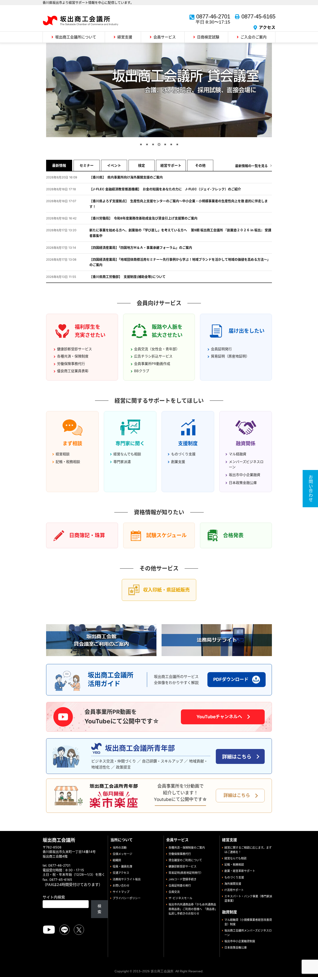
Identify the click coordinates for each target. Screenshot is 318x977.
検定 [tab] (141, 165)
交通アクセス (121, 873)
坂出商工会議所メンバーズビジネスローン (248, 933)
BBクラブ (141, 370)
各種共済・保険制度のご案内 (187, 847)
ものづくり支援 (183, 454)
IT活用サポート (234, 890)
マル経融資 (237, 454)
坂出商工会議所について (75, 37)
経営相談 (63, 454)
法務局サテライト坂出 (127, 879)
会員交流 (174, 892)
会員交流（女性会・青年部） (156, 349)
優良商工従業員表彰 (72, 370)
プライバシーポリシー (127, 898)
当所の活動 (120, 847)
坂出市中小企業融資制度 (239, 941)
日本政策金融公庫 (243, 482)
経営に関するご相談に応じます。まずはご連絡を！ (248, 850)
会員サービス (164, 37)
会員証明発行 (221, 349)
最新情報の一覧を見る (251, 165)
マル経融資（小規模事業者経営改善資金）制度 (248, 922)
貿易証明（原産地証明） (230, 356)
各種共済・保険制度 (72, 356)
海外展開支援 (232, 883)
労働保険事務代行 (71, 363)
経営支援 (124, 37)
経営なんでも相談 (127, 454)
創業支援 (178, 461)
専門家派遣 (122, 461)
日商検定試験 (208, 37)
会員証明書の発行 (180, 885)
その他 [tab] (200, 165)
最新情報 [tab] (59, 165)
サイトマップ (121, 892)
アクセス (267, 27)
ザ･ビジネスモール (180, 898)
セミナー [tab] (87, 165)
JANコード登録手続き (182, 879)
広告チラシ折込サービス (153, 356)
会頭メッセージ (122, 854)
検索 (99, 909)
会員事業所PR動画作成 (152, 363)
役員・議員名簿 (122, 866)
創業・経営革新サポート (239, 871)
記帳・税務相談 (68, 461)
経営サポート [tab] (170, 165)
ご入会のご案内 (253, 37)
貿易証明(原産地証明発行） (186, 873)
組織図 (117, 860)
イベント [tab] (114, 165)
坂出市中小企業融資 (244, 475)
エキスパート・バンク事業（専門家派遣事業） (248, 898)
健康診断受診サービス (74, 349)
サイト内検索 (54, 897)
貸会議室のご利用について (185, 860)
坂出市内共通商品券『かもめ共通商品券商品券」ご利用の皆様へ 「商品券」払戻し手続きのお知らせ (192, 909)
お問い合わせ (121, 885)
